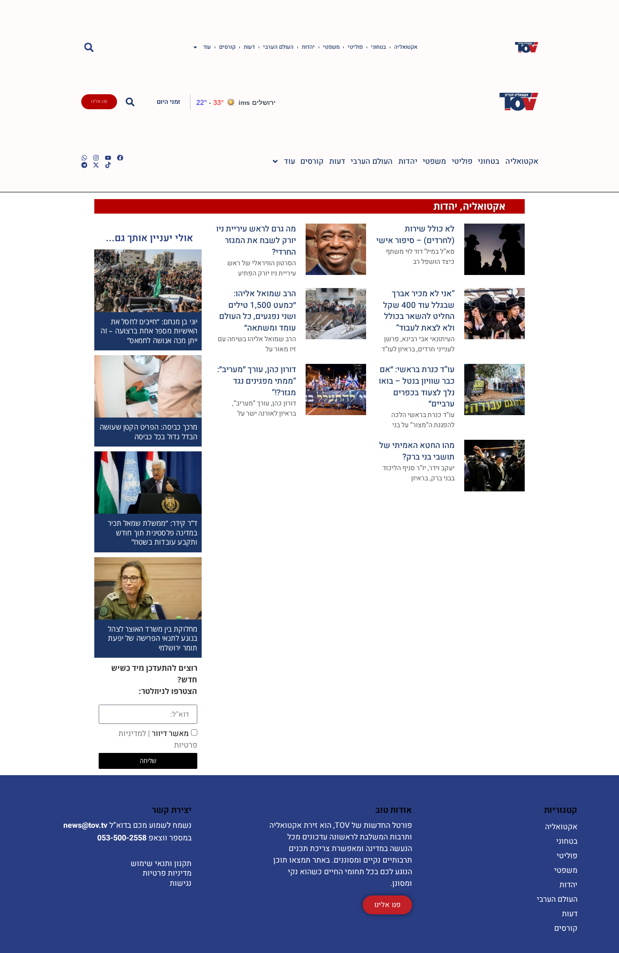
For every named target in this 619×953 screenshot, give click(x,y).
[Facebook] (120, 158)
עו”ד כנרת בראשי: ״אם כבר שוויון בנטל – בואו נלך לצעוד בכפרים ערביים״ (417, 386)
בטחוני (378, 47)
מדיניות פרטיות (167, 873)
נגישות (181, 883)
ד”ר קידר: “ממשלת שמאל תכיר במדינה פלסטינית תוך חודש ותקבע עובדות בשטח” (152, 532)
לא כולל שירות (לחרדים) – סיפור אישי (415, 234)
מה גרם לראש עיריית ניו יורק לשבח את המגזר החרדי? (256, 240)
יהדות (308, 47)
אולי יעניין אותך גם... (149, 238)
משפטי (331, 47)
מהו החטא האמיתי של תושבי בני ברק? (417, 451)
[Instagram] (96, 158)
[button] (89, 48)
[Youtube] (108, 158)
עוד (207, 47)
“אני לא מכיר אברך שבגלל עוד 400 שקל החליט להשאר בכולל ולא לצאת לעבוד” (419, 311)
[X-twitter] (96, 165)
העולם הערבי (278, 47)
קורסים (227, 47)
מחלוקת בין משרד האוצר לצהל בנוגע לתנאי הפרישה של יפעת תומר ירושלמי (152, 638)
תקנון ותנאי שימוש (161, 863)
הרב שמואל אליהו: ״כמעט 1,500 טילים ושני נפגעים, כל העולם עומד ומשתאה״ (257, 311)
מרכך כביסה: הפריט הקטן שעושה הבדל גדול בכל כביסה (149, 431)
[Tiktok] (108, 165)
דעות (249, 47)
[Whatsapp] (84, 158)
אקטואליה (405, 47)
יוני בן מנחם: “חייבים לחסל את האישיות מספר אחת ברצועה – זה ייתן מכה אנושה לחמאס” (149, 331)
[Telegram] (84, 165)
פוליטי (355, 47)
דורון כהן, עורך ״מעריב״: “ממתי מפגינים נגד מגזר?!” (256, 381)
